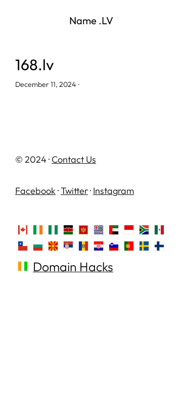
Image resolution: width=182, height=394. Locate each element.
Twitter (74, 190)
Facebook (35, 190)
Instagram (113, 190)
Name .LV (91, 20)
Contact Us (74, 159)
